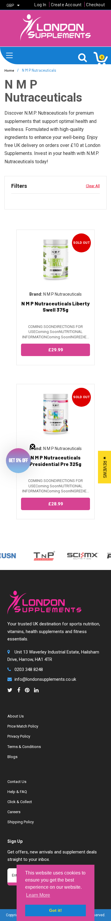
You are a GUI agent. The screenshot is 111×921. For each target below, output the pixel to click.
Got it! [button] (55, 910)
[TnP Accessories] (40, 555)
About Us (15, 716)
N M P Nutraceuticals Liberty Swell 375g (55, 306)
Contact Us (16, 781)
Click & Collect (19, 802)
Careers (13, 812)
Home (9, 70)
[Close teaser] (33, 446)
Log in (40, 4)
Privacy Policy (18, 736)
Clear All (93, 186)
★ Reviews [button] (104, 467)
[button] (18, 460)
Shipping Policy (20, 822)
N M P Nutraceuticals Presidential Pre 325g (55, 460)
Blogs (12, 757)
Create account (66, 4)
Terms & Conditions (24, 746)
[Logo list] (78, 555)
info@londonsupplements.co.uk (45, 679)
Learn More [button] (38, 895)
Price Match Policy (22, 726)
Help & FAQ (17, 791)
